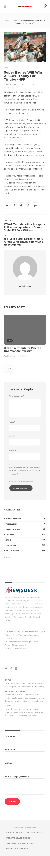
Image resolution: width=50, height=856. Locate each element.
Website (13, 450)
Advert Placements (17, 849)
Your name (10, 736)
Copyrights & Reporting (19, 843)
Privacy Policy (14, 832)
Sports (15, 20)
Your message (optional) (17, 777)
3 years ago (15, 85)
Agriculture (25, 524)
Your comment (16, 396)
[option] (25, 336)
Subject (8, 763)
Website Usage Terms (18, 838)
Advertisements (25, 518)
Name (12, 422)
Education (25, 545)
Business (25, 534)
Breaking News (25, 529)
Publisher (7, 85)
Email (12, 436)
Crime (25, 540)
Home (7, 20)
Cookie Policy (34, 832)
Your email (10, 750)
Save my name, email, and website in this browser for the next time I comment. (24, 471)
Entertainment (25, 550)
